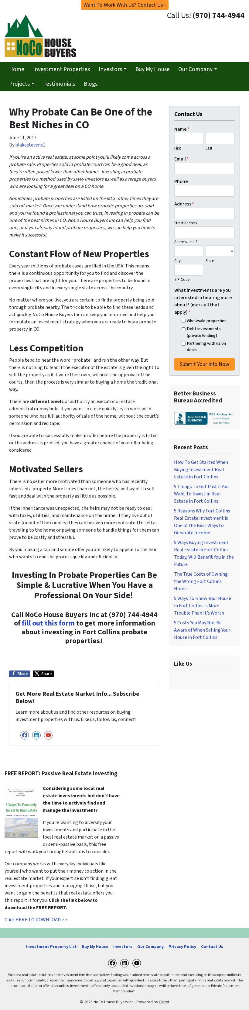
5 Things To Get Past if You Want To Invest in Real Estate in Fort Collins (201, 494)
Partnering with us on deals (206, 346)
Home (16, 69)
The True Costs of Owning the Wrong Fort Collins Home (201, 581)
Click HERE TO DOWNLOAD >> (36, 919)
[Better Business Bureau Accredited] (204, 418)
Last (209, 148)
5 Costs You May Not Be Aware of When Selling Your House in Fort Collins (202, 630)
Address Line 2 (185, 242)
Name (181, 129)
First (177, 148)
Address (184, 204)
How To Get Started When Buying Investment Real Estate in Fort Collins (201, 469)
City (177, 261)
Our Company (195, 69)
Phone (181, 181)
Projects (19, 84)
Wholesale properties (207, 321)
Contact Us (212, 947)
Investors (110, 69)
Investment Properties (61, 69)
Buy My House (152, 69)
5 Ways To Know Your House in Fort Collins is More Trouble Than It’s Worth (202, 605)
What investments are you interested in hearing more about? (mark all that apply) (203, 301)
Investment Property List (51, 947)
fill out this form (47, 623)
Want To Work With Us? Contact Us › (125, 5)
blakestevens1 (30, 145)
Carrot (164, 1002)
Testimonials (59, 84)
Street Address (185, 223)
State (210, 261)
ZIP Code (181, 279)
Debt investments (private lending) (204, 332)
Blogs (90, 84)
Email (181, 159)
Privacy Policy (182, 947)
